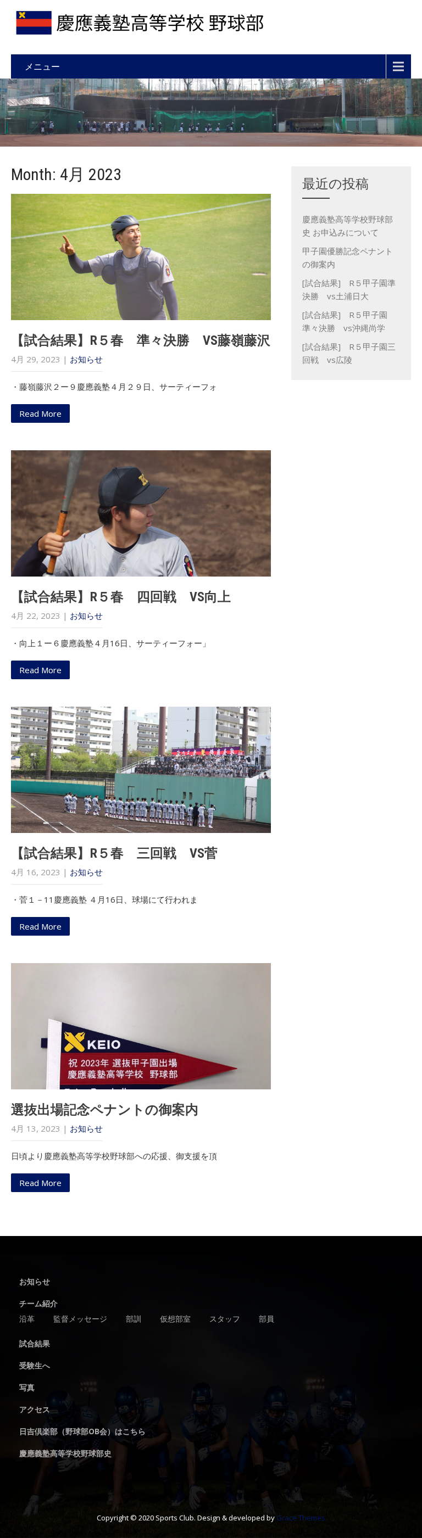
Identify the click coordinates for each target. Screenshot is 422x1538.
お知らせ (86, 359)
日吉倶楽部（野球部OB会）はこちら (82, 1432)
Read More (40, 413)
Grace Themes (300, 1518)
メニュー (42, 66)
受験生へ (34, 1366)
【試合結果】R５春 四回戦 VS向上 (121, 597)
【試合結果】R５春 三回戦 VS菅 (114, 853)
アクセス (34, 1410)
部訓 (133, 1319)
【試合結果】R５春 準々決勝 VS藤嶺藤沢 (140, 340)
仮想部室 (175, 1319)
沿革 (27, 1319)
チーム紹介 (38, 1304)
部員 (266, 1319)
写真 (27, 1388)
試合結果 (34, 1344)
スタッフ (224, 1319)
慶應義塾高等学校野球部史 (65, 1454)
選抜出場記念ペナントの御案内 (104, 1109)
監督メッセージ (80, 1319)
